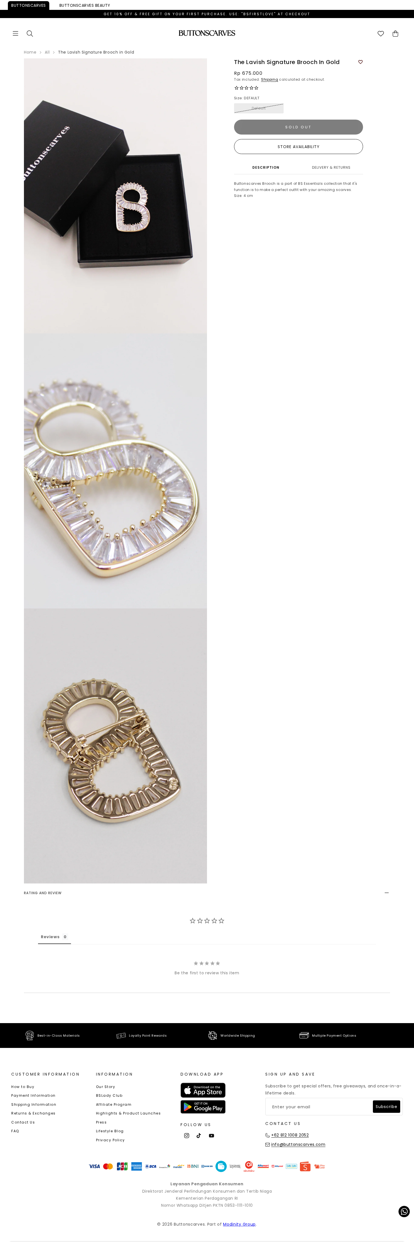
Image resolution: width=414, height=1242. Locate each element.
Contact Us (23, 1122)
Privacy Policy (110, 1140)
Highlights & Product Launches (128, 1113)
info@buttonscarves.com (298, 1144)
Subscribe (386, 1106)
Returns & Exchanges (33, 1113)
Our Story (105, 1086)
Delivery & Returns (331, 167)
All (47, 52)
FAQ (15, 1131)
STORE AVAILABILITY (299, 147)
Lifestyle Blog (110, 1131)
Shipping (269, 79)
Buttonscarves (28, 5)
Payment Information (33, 1095)
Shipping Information (33, 1104)
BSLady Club (109, 1095)
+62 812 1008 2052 (290, 1135)
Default (259, 108)
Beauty (84, 5)
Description (265, 167)
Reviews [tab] (50, 937)
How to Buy (22, 1086)
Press (101, 1122)
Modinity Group (239, 1224)
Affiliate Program (114, 1104)
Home (30, 52)
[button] (15, 33)
